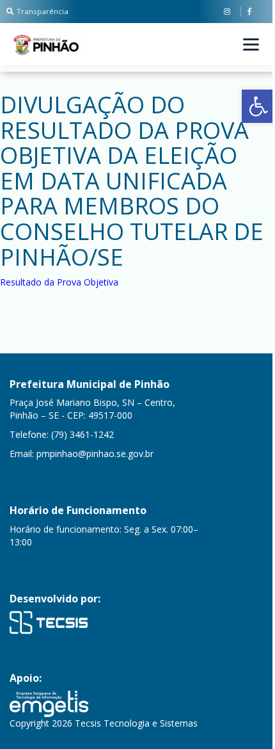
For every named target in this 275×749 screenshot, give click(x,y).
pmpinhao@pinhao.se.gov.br (94, 453)
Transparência (42, 11)
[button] (258, 106)
